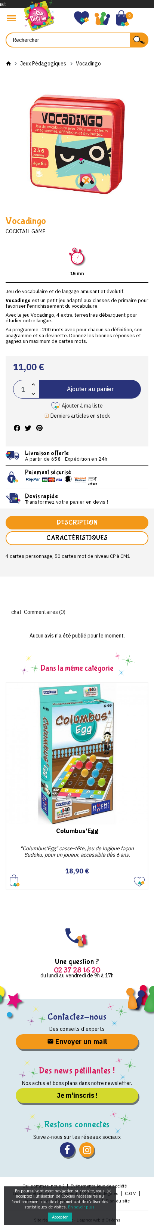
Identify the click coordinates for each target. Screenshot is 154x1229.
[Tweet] (28, 428)
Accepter (60, 1217)
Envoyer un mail (80, 1041)
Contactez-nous (77, 1017)
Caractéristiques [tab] (77, 538)
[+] (33, 384)
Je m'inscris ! (77, 1095)
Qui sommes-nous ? (43, 1186)
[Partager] (17, 428)
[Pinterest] (39, 428)
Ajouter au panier (90, 389)
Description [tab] (77, 522)
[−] (33, 394)
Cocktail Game (26, 231)
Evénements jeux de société (99, 1186)
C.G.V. (130, 1193)
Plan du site (118, 1201)
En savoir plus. (82, 1207)
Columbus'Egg (77, 831)
